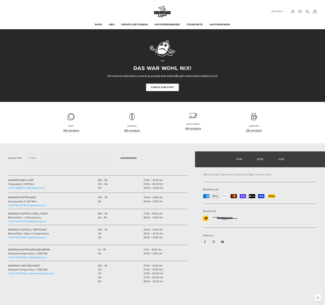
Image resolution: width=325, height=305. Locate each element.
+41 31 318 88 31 (16, 188)
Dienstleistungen (134, 24)
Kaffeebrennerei (167, 24)
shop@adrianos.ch (36, 205)
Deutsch (277, 11)
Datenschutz (227, 174)
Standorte (195, 24)
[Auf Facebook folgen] (205, 241)
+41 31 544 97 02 (17, 221)
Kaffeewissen (220, 24)
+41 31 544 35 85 (17, 237)
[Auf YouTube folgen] (222, 241)
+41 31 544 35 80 (17, 205)
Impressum (241, 174)
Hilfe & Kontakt (211, 174)
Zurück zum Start (162, 87)
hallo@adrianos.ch (35, 188)
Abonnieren (128, 158)
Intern (269, 174)
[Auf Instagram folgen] (213, 241)
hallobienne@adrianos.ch (40, 273)
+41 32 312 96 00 (17, 257)
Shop (98, 24)
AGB (251, 174)
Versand (259, 174)
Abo (111, 24)
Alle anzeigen (71, 130)
